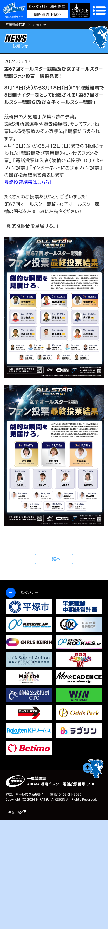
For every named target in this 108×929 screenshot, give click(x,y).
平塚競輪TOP (15, 25)
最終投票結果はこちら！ (28, 182)
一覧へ (54, 559)
